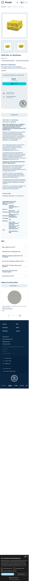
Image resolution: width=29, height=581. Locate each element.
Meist (17, 327)
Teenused (4, 327)
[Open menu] (27, 2)
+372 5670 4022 (7, 361)
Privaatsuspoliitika (22, 565)
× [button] (27, 556)
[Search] (17, 2)
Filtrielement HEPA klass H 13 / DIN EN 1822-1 (13, 196)
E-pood (9, 6)
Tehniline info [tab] (14, 115)
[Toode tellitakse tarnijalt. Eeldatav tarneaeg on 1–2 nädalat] (23, 75)
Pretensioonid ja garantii (7, 339)
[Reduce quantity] (4, 79)
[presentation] (19, 315)
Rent (17, 324)
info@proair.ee (7, 363)
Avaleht (4, 6)
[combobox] (25, 556)
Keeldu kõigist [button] (21, 574)
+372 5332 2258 (7, 358)
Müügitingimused (6, 341)
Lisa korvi (15, 83)
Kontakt (18, 331)
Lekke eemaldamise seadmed (8, 60)
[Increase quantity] (8, 79)
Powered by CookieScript (14, 579)
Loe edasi (3, 70)
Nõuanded (5, 331)
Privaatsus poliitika (6, 344)
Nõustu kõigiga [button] (8, 574)
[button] (14, 578)
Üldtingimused (5, 336)
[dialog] (14, 568)
